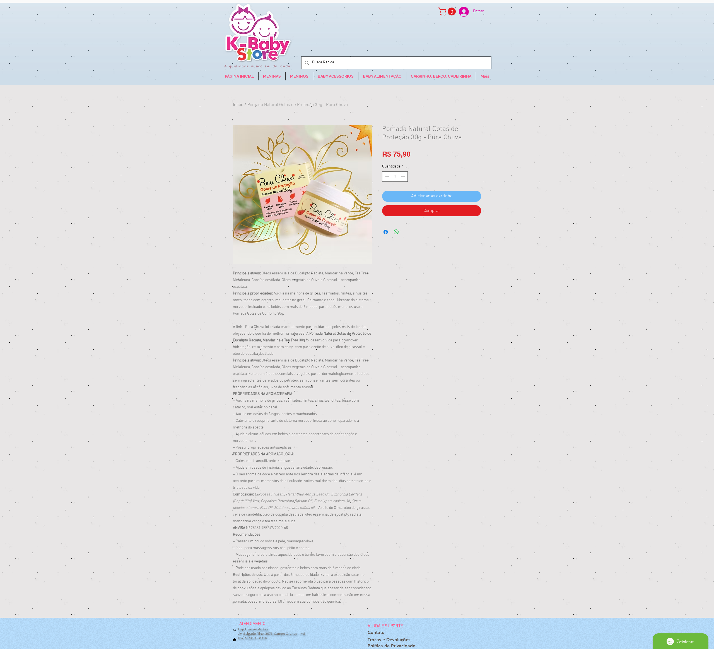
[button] (448, 12)
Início (238, 105)
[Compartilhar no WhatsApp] (396, 232)
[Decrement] (386, 176)
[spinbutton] (395, 176)
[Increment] (403, 176)
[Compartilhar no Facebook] (385, 232)
